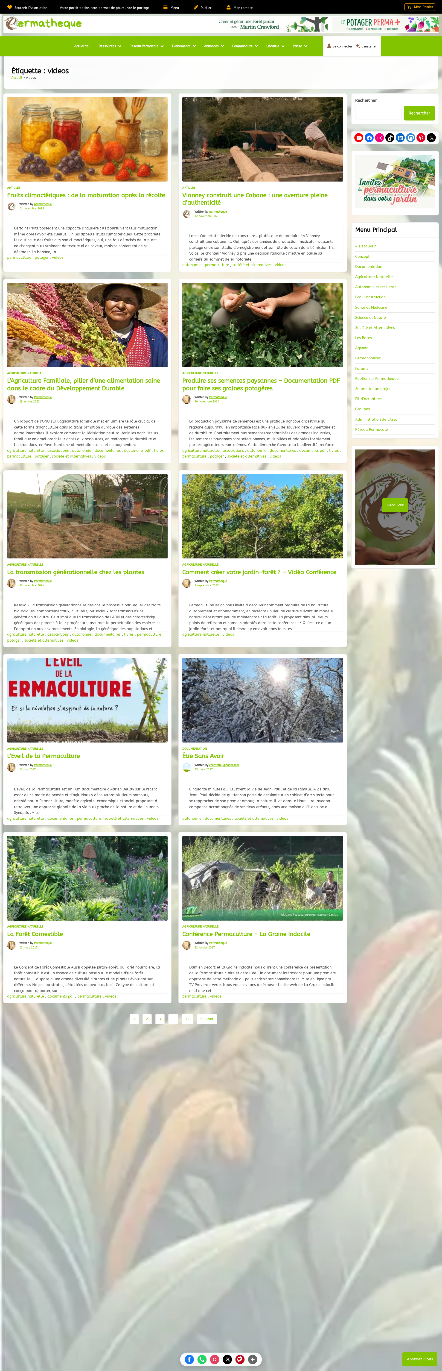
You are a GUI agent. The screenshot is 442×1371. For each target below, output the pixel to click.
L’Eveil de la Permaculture (43, 756)
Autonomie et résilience (376, 287)
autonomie (192, 265)
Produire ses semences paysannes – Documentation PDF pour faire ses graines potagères (261, 384)
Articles (13, 187)
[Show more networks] (252, 1359)
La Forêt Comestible (35, 934)
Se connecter (342, 46)
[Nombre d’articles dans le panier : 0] (420, 7)
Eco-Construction (370, 297)
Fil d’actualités (368, 399)
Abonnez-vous (420, 1359)
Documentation (194, 748)
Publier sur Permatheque (377, 378)
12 (187, 1019)
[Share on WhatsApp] (202, 1359)
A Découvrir (365, 246)
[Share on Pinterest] (240, 1359)
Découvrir (395, 505)
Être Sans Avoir (203, 756)
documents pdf (138, 450)
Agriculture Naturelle (25, 373)
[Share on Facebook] (189, 1359)
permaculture (19, 257)
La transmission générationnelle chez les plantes (75, 572)
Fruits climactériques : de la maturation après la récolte (86, 195)
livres (159, 450)
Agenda (362, 348)
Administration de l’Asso (376, 419)
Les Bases (363, 338)
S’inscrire (369, 46)
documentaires (108, 450)
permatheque (43, 204)
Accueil (16, 78)
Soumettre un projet (373, 389)
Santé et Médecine (371, 307)
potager (42, 257)
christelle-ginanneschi (224, 765)
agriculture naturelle (26, 450)
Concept (362, 256)
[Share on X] (227, 1359)
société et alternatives (253, 265)
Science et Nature (370, 317)
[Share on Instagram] (214, 1359)
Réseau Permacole (371, 429)
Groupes (362, 409)
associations (58, 450)
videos (57, 257)
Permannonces (368, 358)
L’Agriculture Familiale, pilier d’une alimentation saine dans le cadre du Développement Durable (83, 384)
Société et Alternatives (375, 328)
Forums (361, 368)
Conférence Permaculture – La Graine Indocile (246, 934)
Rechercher (366, 100)
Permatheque (43, 397)
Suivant (206, 1019)
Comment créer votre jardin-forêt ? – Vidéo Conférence (259, 572)
